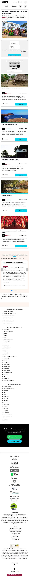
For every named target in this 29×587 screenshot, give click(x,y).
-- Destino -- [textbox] (13, 47)
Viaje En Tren (6, 368)
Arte (4, 402)
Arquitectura (6, 412)
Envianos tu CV (15, 536)
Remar (5, 376)
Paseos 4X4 (6, 358)
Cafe (5, 421)
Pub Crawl (6, 354)
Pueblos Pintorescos (8, 414)
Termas (5, 335)
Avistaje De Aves (7, 347)
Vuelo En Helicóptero (8, 372)
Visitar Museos (7, 362)
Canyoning (6, 352)
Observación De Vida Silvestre (10, 356)
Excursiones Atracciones (9, 321)
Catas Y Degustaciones (9, 380)
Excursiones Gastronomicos (10, 313)
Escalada (6, 360)
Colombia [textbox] (13, 43)
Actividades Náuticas (8, 339)
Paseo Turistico (7, 364)
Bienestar (6, 398)
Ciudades (6, 410)
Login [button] (6, 6)
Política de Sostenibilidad (15, 530)
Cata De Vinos (7, 348)
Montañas (6, 408)
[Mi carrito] (25, 6)
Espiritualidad (7, 404)
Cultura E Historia (7, 386)
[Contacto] (20, 6)
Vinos (5, 392)
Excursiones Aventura (8, 311)
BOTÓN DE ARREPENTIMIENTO (14, 574)
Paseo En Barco (7, 366)
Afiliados (15, 526)
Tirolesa (5, 343)
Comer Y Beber (7, 370)
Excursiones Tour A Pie (8, 322)
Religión (5, 406)
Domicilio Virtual (14, 502)
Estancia (5, 374)
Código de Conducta (15, 531)
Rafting (5, 333)
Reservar (21, 104)
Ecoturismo (6, 418)
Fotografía (6, 390)
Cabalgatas (6, 329)
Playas (5, 394)
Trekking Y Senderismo (8, 331)
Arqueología (6, 396)
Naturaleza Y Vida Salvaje (9, 388)
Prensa (15, 535)
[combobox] (14, 43)
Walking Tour (6, 378)
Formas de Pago (16, 533)
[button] (2, 269)
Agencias (14, 6)
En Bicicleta (6, 345)
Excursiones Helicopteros (9, 315)
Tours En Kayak (7, 341)
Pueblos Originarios (8, 416)
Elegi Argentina (15, 539)
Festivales (6, 400)
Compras (6, 350)
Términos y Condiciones (16, 528)
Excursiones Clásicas (8, 317)
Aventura (5, 420)
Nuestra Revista (16, 538)
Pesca (5, 337)
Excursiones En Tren (8, 319)
